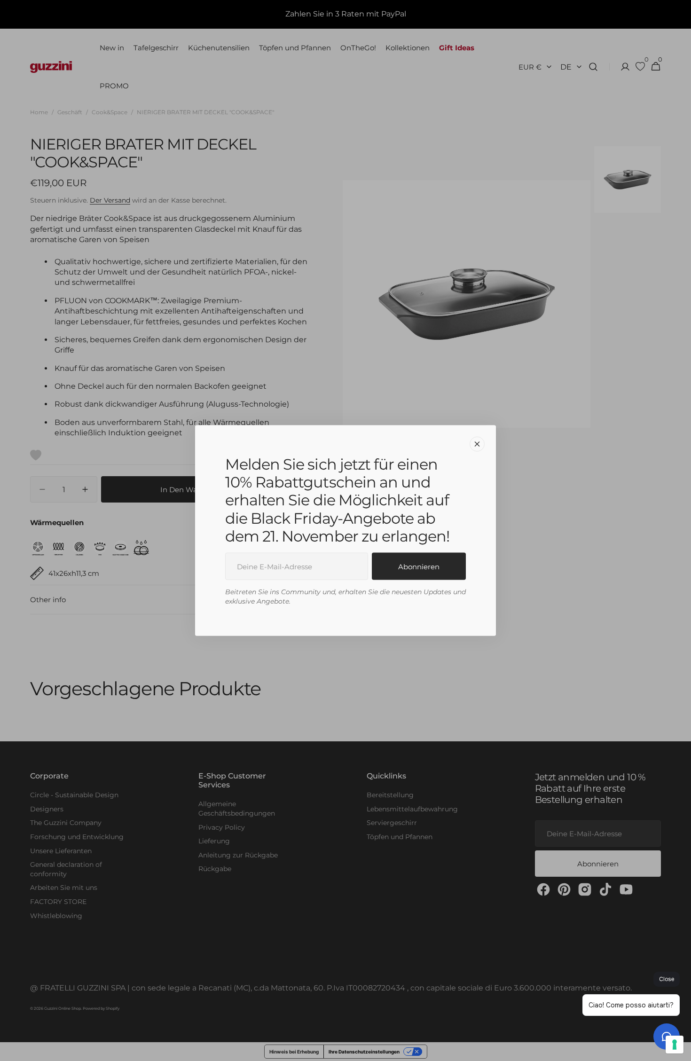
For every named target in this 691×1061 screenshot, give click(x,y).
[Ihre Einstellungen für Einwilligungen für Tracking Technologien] (674, 1044)
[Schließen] (477, 443)
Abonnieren (419, 566)
